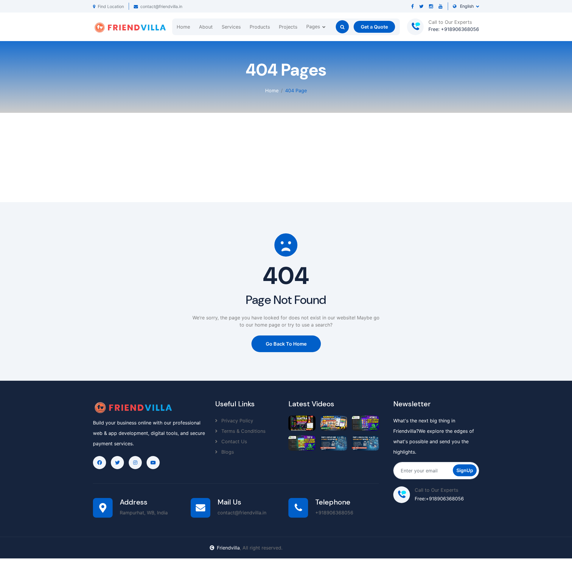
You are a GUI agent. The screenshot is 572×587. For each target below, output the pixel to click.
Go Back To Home (286, 344)
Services (231, 27)
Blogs (227, 452)
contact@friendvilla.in (161, 6)
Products (260, 27)
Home (183, 27)
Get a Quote (374, 27)
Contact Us (233, 441)
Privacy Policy (236, 421)
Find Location (111, 6)
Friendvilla (228, 548)
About (206, 27)
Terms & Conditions (242, 431)
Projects (288, 27)
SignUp (464, 470)
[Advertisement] (286, 157)
